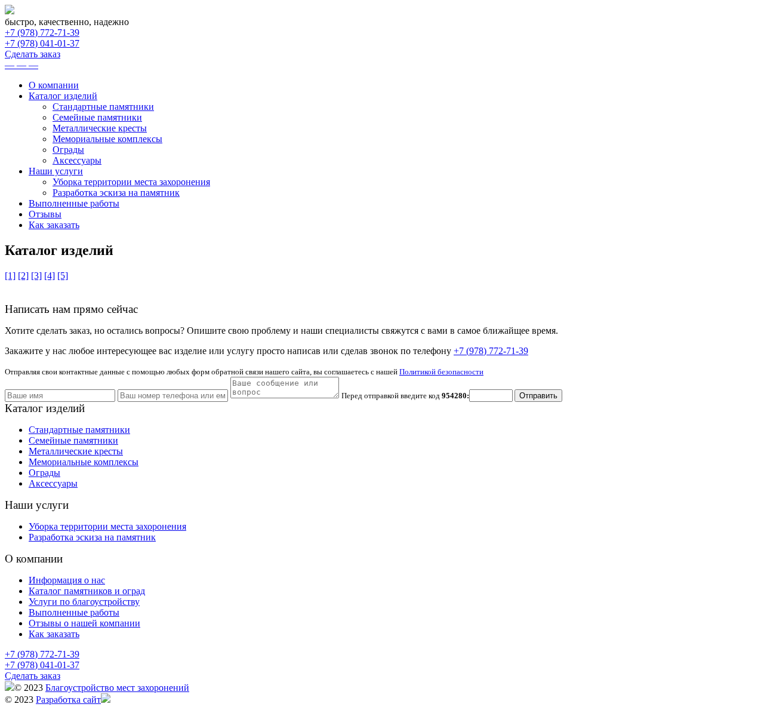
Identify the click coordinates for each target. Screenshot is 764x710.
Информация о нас (67, 580)
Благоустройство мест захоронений (117, 688)
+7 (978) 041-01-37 (42, 43)
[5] (62, 276)
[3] (36, 276)
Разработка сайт (68, 699)
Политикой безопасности (441, 371)
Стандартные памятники (103, 107)
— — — (21, 65)
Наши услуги (56, 171)
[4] (49, 276)
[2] (23, 276)
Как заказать (54, 225)
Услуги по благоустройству (84, 602)
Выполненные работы (74, 203)
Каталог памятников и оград (87, 591)
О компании (54, 85)
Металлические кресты (100, 128)
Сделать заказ (32, 54)
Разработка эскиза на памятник (116, 193)
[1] (10, 276)
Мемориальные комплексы (107, 139)
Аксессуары (77, 160)
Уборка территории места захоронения (131, 182)
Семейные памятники (97, 117)
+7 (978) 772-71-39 (42, 32)
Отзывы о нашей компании (84, 623)
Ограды (68, 150)
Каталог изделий (63, 96)
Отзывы (45, 214)
